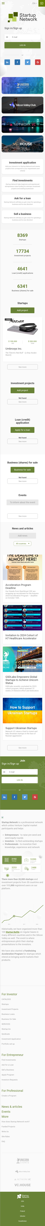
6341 (22, 286)
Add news (22, 535)
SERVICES (6, 1024)
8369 (22, 235)
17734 (22, 251)
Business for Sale (9, 1019)
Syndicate (6, 1034)
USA (22, 1201)
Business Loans (8, 1014)
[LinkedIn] (7, 62)
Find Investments (9, 1060)
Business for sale (22, 469)
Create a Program (9, 1096)
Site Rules (6, 1136)
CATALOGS (6, 999)
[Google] (38, 62)
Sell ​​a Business (8, 1070)
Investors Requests (10, 1080)
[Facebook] (17, 62)
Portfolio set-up (8, 1044)
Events (6, 1111)
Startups (5, 1004)
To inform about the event (22, 502)
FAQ (3, 1141)
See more (22, 367)
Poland (22, 1211)
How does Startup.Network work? (16, 1121)
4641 (22, 268)
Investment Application (11, 1039)
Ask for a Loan (8, 1065)
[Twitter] (27, 62)
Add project (22, 310)
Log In (22, 45)
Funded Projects (8, 1126)
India (22, 1206)
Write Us (5, 1131)
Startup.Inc (6, 1029)
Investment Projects (10, 1009)
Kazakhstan (22, 1221)
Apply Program (8, 1075)
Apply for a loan (22, 430)
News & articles (12, 1106)
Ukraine (22, 1216)
